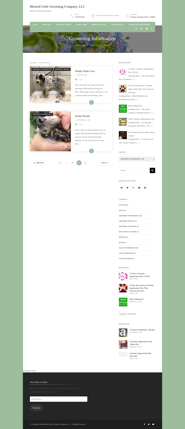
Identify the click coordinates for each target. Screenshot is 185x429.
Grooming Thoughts (128, 226)
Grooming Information (42, 69)
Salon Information (127, 248)
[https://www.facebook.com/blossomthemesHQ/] (121, 188)
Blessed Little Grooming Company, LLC (57, 6)
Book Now (46, 24)
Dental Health (82, 116)
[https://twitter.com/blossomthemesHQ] (127, 188)
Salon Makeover (126, 253)
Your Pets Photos (63, 24)
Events (122, 205)
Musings (122, 237)
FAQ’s (35, 24)
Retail (121, 242)
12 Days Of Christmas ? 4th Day (142, 330)
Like (80, 79)
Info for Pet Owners (128, 232)
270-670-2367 (80, 17)
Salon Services (117, 24)
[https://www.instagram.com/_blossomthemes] (133, 188)
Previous (40, 163)
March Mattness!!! (137, 299)
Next (103, 163)
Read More (88, 102)
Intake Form (81, 24)
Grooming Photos (62, 69)
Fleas (121, 210)
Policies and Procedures (139, 24)
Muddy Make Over (85, 71)
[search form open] (151, 28)
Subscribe (36, 408)
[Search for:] (134, 170)
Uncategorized (125, 258)
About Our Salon (99, 24)
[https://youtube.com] (139, 188)
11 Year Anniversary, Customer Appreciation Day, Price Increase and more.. (142, 288)
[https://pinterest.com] (145, 188)
